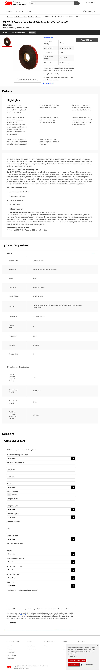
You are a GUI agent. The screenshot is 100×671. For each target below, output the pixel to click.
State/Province (12, 536)
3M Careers (10, 649)
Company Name (13, 499)
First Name (11, 470)
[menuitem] (5, 32)
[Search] (77, 3)
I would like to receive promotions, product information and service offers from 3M (38, 609)
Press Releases (31, 649)
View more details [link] (48, 83)
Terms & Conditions (31, 666)
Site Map (65, 649)
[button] (86, 664)
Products (8, 11)
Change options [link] (48, 37)
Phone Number (12, 492)
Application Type (13, 574)
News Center (31, 646)
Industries (19, 11)
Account (89, 11)
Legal (15, 666)
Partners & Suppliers (12, 655)
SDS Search (47, 646)
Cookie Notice (72, 656)
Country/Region (12, 514)
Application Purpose (14, 566)
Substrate (10, 582)
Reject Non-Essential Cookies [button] (77, 660)
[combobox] (9, 494)
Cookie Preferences (42, 666)
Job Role (10, 484)
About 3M (9, 646)
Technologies (10, 658)
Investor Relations (12, 652)
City (8, 528)
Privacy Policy (24, 615)
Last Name (11, 477)
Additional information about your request (22, 590)
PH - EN (88, 2)
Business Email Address (15, 463)
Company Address (13, 522)
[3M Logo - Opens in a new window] (16, 3)
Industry (10, 551)
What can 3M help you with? (17, 455)
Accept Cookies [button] (74, 664)
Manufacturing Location (15, 558)
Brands (29, 11)
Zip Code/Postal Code (15, 543)
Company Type (12, 506)
